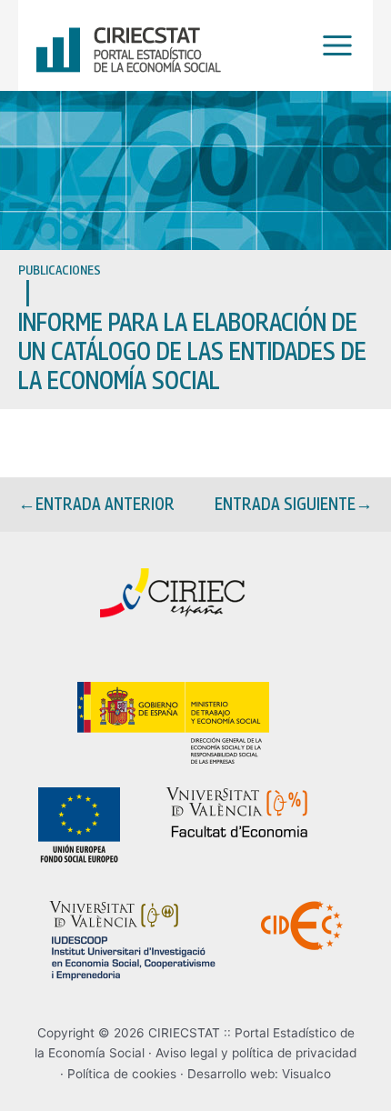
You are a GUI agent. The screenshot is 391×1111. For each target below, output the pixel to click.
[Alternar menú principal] (333, 46)
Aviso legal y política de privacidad (255, 1053)
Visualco (306, 1073)
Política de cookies (121, 1073)
